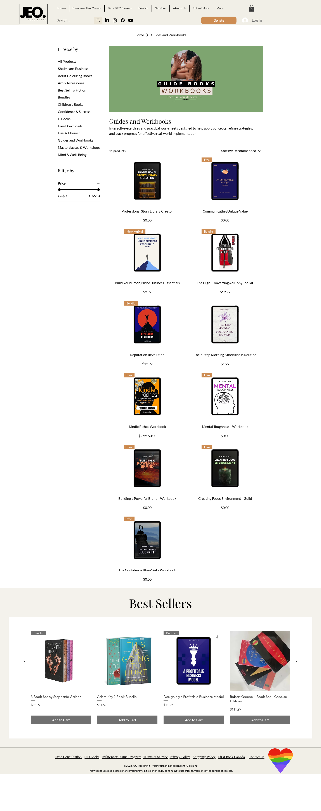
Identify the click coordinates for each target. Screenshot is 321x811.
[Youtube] (130, 20)
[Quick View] (127, 661)
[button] (251, 8)
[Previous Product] (24, 660)
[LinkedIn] (107, 20)
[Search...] (98, 20)
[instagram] (114, 20)
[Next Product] (296, 660)
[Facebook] (122, 20)
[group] (160, 678)
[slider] (59, 189)
